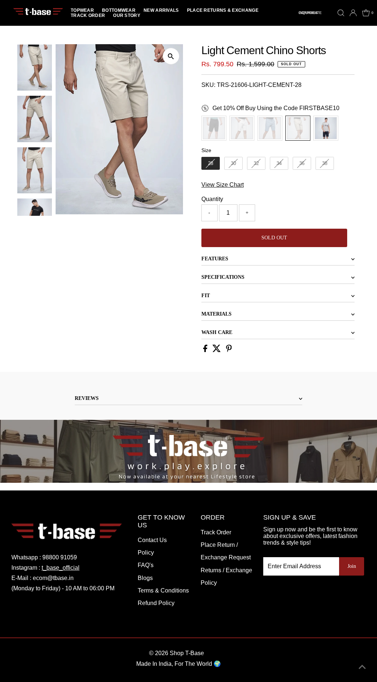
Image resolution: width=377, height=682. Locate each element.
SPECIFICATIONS (222, 277)
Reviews (87, 398)
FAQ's (146, 565)
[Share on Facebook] (206, 350)
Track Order (88, 15)
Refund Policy (156, 603)
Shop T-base (187, 653)
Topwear (82, 10)
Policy (146, 552)
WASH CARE (216, 332)
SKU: (208, 85)
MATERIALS (216, 314)
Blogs (145, 578)
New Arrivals (161, 10)
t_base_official (61, 568)
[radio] (213, 128)
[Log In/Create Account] (353, 13)
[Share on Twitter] (217, 350)
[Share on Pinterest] (229, 350)
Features (214, 258)
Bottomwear (118, 10)
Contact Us (152, 540)
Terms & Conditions (163, 590)
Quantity (212, 199)
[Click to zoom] (171, 56)
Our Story (126, 15)
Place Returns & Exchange (222, 10)
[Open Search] (341, 13)
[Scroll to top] (362, 667)
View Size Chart (222, 185)
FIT (205, 295)
